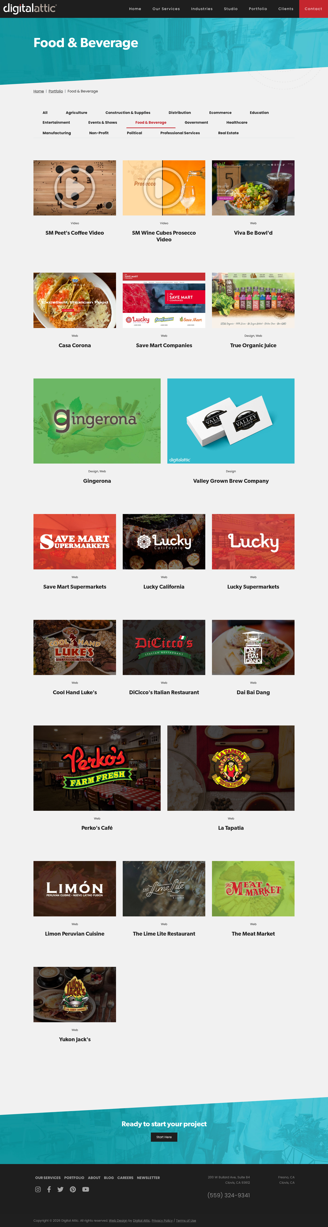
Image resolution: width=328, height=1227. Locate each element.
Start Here (164, 1137)
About (94, 1177)
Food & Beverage (150, 122)
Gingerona (97, 480)
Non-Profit (99, 133)
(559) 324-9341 (228, 1195)
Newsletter (148, 1177)
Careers (125, 1177)
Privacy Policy (162, 1220)
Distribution (180, 112)
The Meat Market (253, 933)
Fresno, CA (286, 1177)
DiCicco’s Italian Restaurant (164, 692)
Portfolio (258, 8)
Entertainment (56, 122)
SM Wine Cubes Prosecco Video (164, 236)
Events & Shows (102, 122)
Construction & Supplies (128, 112)
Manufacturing (57, 133)
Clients (286, 8)
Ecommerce (220, 112)
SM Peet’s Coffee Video (75, 232)
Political (134, 133)
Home (135, 8)
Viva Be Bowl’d (253, 232)
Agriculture (76, 112)
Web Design (118, 1220)
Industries (202, 8)
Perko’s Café (97, 827)
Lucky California (164, 586)
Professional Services (180, 133)
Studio (231, 8)
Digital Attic (141, 1220)
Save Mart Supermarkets (74, 586)
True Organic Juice (253, 345)
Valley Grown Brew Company (231, 480)
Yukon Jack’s (75, 1039)
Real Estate (228, 133)
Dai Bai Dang (253, 692)
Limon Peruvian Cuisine (74, 933)
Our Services (166, 8)
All (45, 112)
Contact (313, 8)
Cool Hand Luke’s (75, 692)
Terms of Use (186, 1220)
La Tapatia (231, 827)
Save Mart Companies (164, 345)
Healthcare (236, 122)
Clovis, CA (287, 1182)
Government (196, 122)
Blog (109, 1177)
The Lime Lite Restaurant (164, 933)
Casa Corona (75, 345)
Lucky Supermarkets (253, 586)
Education (259, 112)
